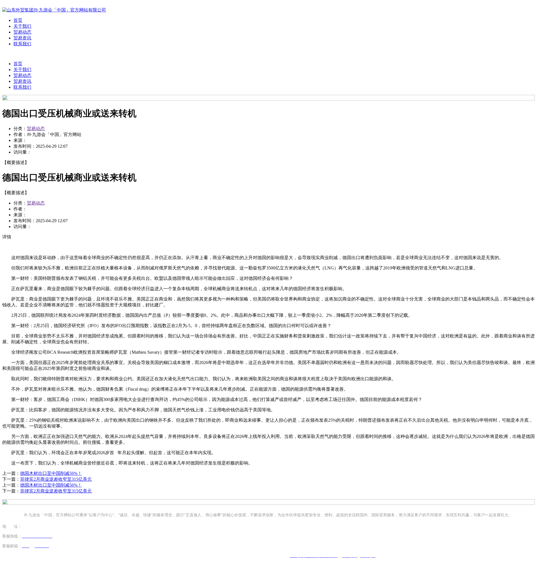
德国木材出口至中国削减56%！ (51, 473)
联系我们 (22, 43)
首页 (17, 20)
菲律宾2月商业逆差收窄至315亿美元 (56, 479)
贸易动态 (22, 32)
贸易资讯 (22, 38)
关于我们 (22, 26)
